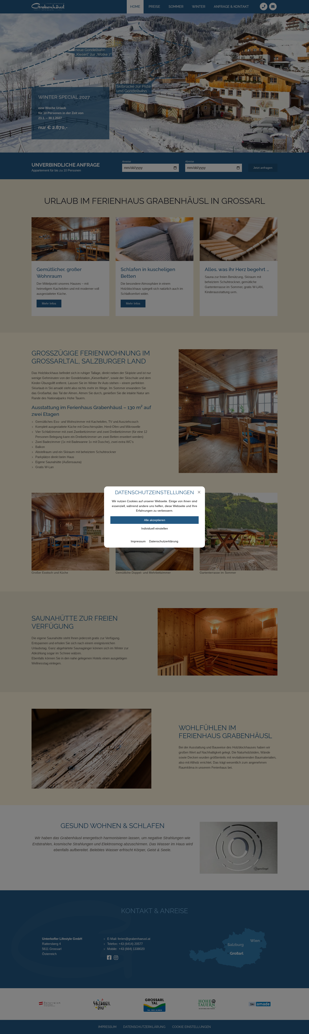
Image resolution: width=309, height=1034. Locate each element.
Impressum (138, 541)
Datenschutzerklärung (163, 541)
